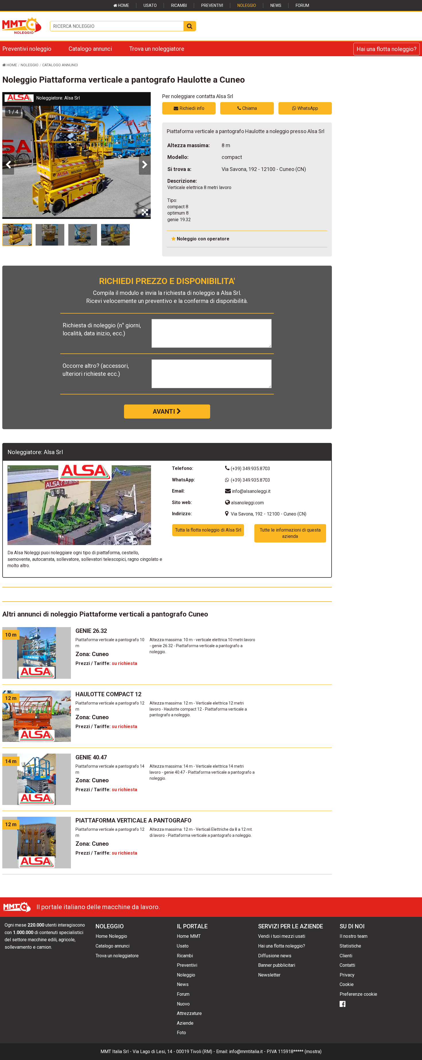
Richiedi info (191, 108)
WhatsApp (307, 108)
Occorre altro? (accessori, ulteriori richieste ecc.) (96, 369)
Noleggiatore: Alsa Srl (58, 98)
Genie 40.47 (91, 757)
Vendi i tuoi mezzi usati (281, 936)
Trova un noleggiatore (156, 48)
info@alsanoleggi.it (251, 491)
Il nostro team (353, 936)
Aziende (185, 1023)
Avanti (165, 411)
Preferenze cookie (358, 994)
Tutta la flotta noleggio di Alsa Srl (208, 530)
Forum (302, 5)
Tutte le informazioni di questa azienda (290, 533)
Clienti (346, 955)
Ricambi (179, 5)
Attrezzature (189, 1013)
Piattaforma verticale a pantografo (133, 820)
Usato (150, 5)
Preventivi (212, 5)
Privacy (347, 975)
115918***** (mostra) (300, 1051)
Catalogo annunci (90, 48)
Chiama (249, 108)
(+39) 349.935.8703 (250, 468)
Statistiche (350, 946)
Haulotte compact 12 (108, 694)
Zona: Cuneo (92, 654)
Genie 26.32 (91, 630)
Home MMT (189, 936)
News (275, 5)
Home (123, 5)
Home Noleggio (111, 936)
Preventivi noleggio (26, 48)
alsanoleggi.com (247, 502)
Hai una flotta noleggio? (387, 49)
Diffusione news (274, 955)
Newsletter (269, 975)
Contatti (347, 965)
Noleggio (246, 5)
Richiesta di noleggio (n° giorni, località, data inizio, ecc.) (102, 329)
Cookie (347, 984)
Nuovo (183, 1004)
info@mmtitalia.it (246, 1051)
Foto (181, 1032)
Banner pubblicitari (276, 965)
